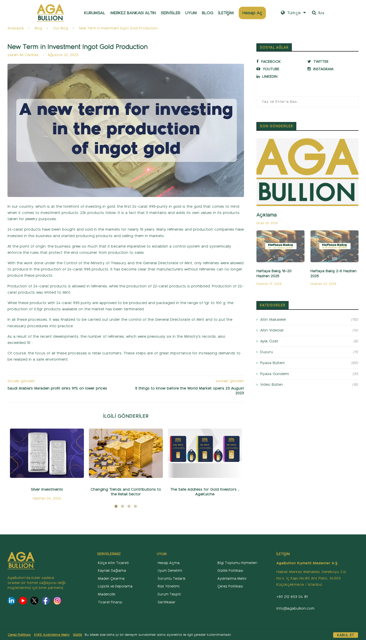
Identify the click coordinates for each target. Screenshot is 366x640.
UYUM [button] (191, 12)
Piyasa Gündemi (309, 374)
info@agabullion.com (295, 608)
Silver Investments (47, 489)
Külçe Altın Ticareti (113, 563)
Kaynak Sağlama (112, 571)
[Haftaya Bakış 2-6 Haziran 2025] (334, 246)
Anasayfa (15, 28)
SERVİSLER (170, 12)
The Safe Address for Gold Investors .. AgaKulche (204, 492)
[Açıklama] (307, 172)
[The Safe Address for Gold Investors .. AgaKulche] (205, 453)
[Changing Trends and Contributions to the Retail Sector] (126, 453)
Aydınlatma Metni (231, 578)
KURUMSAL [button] (94, 12)
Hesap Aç (252, 12)
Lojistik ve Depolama (115, 586)
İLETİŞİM (226, 12)
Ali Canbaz (29, 55)
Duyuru (309, 352)
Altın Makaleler (309, 319)
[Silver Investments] (47, 453)
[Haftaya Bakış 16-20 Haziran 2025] (280, 246)
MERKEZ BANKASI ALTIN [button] (133, 12)
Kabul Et (345, 635)
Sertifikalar (167, 602)
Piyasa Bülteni (309, 363)
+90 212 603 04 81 (292, 596)
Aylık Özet (309, 341)
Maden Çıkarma (111, 578)
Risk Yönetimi (169, 586)
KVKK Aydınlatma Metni (51, 635)
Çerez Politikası (19, 635)
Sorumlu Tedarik (171, 578)
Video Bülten (309, 384)
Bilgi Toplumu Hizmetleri (237, 563)
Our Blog (60, 28)
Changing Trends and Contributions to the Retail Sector (126, 492)
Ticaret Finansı (110, 602)
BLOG (207, 12)
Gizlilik (77, 635)
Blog (38, 28)
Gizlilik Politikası (230, 571)
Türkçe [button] (293, 12)
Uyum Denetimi (170, 571)
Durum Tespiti (169, 594)
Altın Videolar (309, 330)
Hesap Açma (169, 563)
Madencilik (106, 594)
